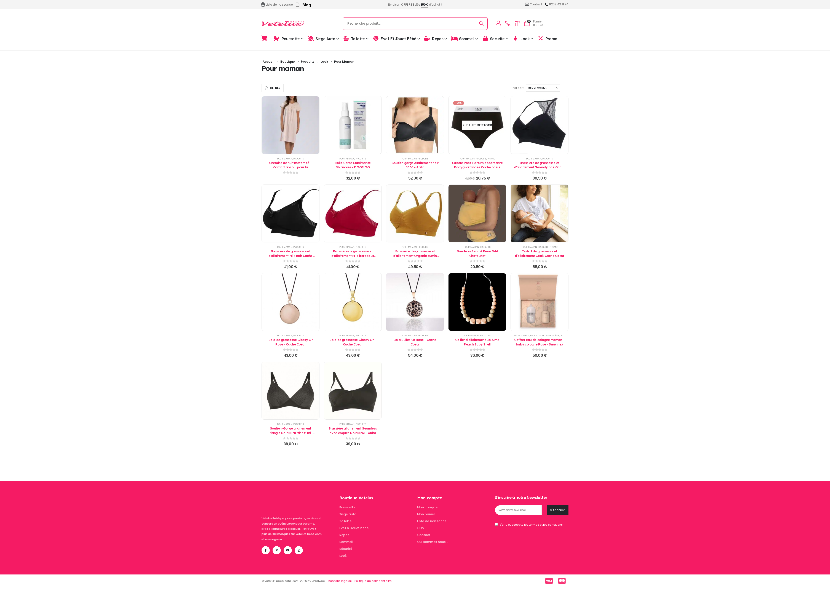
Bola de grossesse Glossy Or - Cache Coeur (352, 342)
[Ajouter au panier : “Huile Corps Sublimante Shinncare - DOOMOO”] (352, 125)
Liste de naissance (431, 521)
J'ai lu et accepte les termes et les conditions (531, 525)
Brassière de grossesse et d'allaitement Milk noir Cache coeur (290, 255)
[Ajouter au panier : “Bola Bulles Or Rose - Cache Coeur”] (415, 302)
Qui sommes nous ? (432, 542)
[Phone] (507, 23)
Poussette (290, 38)
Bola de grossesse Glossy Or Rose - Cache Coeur (290, 342)
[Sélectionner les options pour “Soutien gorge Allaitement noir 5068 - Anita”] (415, 125)
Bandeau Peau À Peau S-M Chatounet (477, 253)
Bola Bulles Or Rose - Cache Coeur (415, 342)
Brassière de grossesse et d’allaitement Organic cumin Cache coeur (415, 255)
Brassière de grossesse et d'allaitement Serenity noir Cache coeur (539, 167)
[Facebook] (266, 550)
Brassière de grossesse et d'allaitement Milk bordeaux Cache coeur (352, 255)
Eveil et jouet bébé (398, 38)
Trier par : (517, 88)
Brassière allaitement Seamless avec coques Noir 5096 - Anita (353, 430)
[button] (273, 88)
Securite (497, 38)
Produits (298, 158)
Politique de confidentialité (373, 581)
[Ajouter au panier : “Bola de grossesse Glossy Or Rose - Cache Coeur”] (290, 302)
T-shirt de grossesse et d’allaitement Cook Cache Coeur (539, 253)
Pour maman (284, 158)
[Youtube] (288, 550)
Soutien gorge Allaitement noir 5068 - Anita (415, 165)
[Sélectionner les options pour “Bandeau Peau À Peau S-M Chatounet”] (477, 213)
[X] (277, 550)
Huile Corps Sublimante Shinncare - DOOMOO (353, 165)
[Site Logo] (283, 23)
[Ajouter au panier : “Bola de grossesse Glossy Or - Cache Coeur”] (352, 302)
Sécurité (345, 549)
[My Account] (498, 23)
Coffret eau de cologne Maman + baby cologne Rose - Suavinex (539, 342)
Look (524, 38)
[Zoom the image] (289, 498)
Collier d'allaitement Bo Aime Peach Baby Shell (477, 342)
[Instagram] (299, 550)
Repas (437, 38)
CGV (420, 528)
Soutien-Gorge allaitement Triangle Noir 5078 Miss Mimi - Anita (290, 432)
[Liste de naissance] (517, 23)
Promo (551, 38)
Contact (424, 535)
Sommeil (466, 38)
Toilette (358, 38)
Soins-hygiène (550, 335)
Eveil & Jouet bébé (354, 528)
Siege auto (325, 38)
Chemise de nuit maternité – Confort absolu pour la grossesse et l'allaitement (290, 167)
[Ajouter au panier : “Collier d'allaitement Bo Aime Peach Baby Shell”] (477, 302)
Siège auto (347, 514)
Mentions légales (340, 581)
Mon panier (426, 514)
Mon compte (427, 507)
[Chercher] (481, 24)
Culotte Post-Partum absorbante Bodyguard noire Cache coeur (477, 165)
